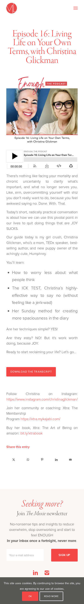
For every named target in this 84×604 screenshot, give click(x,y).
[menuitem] (75, 8)
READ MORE (51, 596)
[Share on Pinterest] (42, 459)
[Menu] (75, 8)
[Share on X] (14, 459)
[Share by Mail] (70, 459)
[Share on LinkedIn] (56, 459)
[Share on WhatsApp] (28, 459)
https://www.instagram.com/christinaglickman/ (42, 399)
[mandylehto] (34, 8)
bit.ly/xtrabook (31, 433)
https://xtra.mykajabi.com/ (40, 418)
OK (30, 596)
